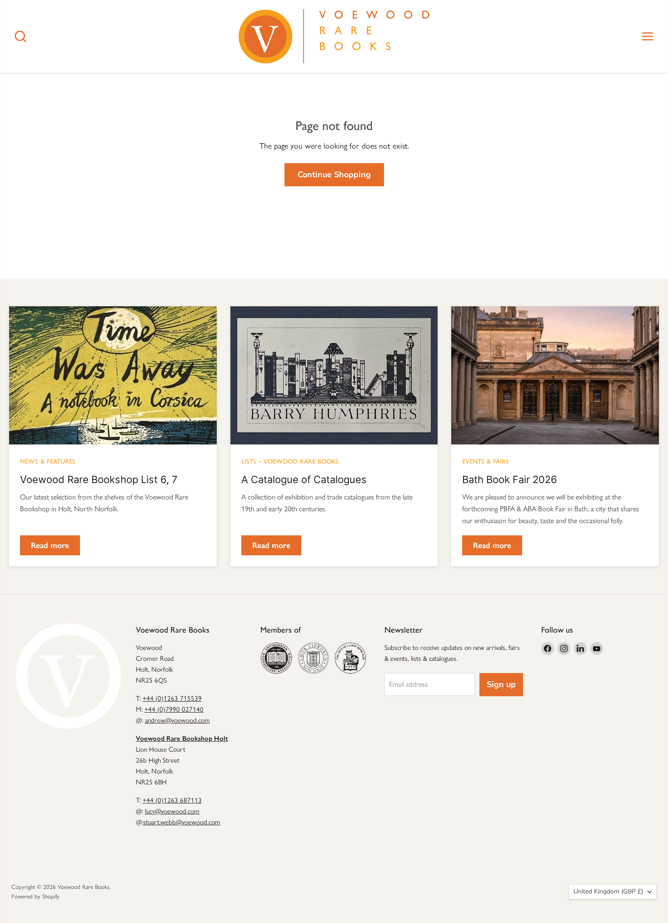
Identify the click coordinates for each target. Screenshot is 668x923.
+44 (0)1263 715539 (172, 698)
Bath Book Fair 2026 (509, 479)
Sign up (501, 684)
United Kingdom (608, 891)
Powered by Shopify (35, 896)
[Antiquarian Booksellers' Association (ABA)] (276, 658)
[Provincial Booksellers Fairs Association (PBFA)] (350, 658)
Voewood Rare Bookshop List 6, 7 (99, 479)
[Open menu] (647, 36)
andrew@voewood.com (177, 720)
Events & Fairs (485, 460)
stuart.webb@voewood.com (181, 822)
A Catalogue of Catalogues (304, 479)
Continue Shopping (334, 174)
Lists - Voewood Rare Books (290, 460)
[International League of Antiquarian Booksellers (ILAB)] (313, 658)
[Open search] (20, 36)
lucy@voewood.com (172, 811)
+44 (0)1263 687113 (172, 800)
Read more (50, 545)
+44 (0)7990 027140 (174, 709)
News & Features (47, 460)
